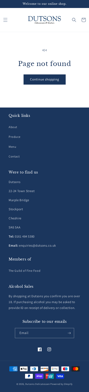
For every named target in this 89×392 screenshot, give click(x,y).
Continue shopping (44, 79)
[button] (5, 20)
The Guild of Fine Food (24, 271)
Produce (14, 137)
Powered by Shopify (61, 384)
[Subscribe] (69, 333)
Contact (14, 156)
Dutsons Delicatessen (37, 384)
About (13, 127)
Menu (12, 147)
